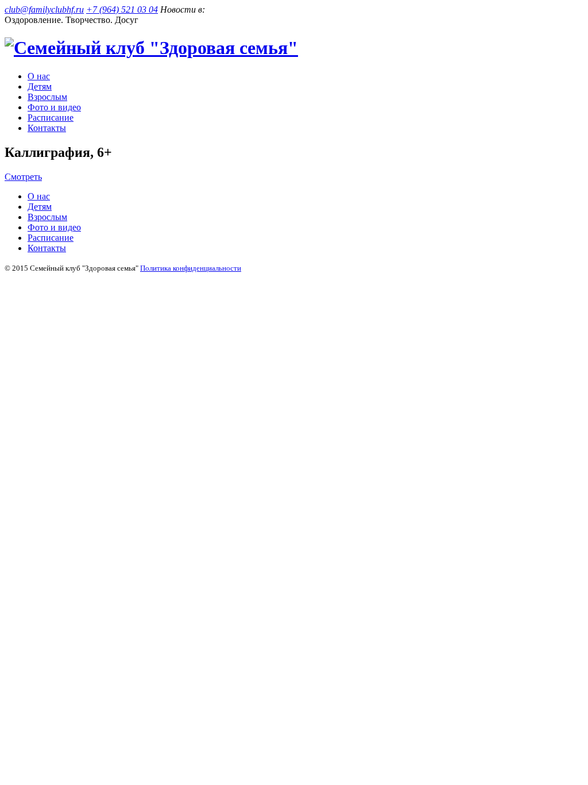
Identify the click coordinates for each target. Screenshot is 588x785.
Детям (40, 86)
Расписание (51, 117)
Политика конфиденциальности (190, 268)
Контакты (47, 128)
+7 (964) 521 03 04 (122, 9)
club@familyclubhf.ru (44, 9)
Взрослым (47, 97)
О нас (39, 76)
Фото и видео (54, 107)
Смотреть (23, 177)
